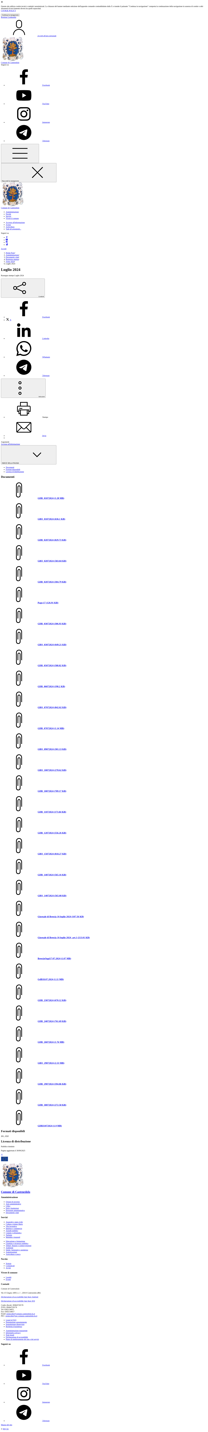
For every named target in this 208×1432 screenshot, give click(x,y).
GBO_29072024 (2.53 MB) (51, 1063)
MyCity (6, 1429)
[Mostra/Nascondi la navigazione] (20, 153)
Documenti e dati (12, 257)
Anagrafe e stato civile (14, 1222)
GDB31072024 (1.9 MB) (50, 1126)
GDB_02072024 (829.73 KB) (52, 540)
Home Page (10, 253)
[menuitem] (28, 317)
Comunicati (10, 1266)
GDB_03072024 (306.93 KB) (52, 623)
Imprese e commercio (14, 1228)
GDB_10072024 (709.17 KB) (52, 791)
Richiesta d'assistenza (14, 1327)
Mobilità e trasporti (13, 1237)
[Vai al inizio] (2, 1155)
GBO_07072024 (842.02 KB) (52, 707)
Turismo (9, 1235)
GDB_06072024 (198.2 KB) (51, 686)
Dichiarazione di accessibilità (17, 1337)
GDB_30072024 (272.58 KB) (52, 1105)
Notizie (8, 1264)
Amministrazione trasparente (16, 1331)
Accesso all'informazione (15, 222)
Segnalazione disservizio (15, 1324)
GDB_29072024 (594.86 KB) (52, 1084)
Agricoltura (10, 227)
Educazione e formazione (15, 1241)
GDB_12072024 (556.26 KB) (52, 833)
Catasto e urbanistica (13, 1233)
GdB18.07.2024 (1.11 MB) (51, 979)
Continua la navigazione (10, 15)
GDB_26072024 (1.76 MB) (51, 1042)
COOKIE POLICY (8, 11)
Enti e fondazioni (12, 1208)
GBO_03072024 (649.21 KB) (52, 644)
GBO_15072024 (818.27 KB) (52, 854)
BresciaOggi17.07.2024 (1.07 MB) (54, 958)
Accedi (3, 249)
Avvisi (8, 1268)
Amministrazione (12, 255)
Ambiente (9, 1248)
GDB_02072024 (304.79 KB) (52, 582)
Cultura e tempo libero (14, 1224)
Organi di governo (13, 1202)
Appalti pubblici (12, 1231)
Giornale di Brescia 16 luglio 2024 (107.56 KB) (61, 916)
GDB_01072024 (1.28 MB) (51, 498)
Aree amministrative (13, 1204)
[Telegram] (7, 245)
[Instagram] (7, 242)
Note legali (10, 1335)
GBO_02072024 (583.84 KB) (52, 561)
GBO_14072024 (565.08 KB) (52, 895)
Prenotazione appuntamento (16, 1322)
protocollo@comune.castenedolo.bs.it (20, 1314)
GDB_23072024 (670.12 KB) (52, 1000)
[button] (12, 212)
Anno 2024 (10, 262)
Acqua (8, 225)
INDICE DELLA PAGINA (10, 463)
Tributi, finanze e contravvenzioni (18, 1246)
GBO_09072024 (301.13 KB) (52, 749)
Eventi (8, 1279)
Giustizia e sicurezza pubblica (17, 1243)
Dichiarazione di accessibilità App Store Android (19, 1297)
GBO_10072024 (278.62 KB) (52, 770)
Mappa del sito (6, 1425)
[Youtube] (7, 240)
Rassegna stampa (12, 259)
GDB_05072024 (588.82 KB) (52, 665)
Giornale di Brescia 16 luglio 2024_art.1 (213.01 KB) (64, 937)
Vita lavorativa (11, 1226)
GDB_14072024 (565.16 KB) (52, 875)
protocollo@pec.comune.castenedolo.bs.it (21, 1316)
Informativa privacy (13, 1333)
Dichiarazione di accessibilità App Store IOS (18, 1301)
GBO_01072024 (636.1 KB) (51, 519)
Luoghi (8, 1277)
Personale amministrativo (15, 1210)
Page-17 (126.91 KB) (48, 602)
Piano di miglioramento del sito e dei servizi (22, 1339)
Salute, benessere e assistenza (17, 1250)
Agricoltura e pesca (13, 1254)
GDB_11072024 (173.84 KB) (52, 812)
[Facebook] (7, 237)
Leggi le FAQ (11, 1320)
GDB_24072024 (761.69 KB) (52, 1021)
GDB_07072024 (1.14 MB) (51, 728)
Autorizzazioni (11, 1252)
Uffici (8, 1206)
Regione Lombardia (8, 17)
